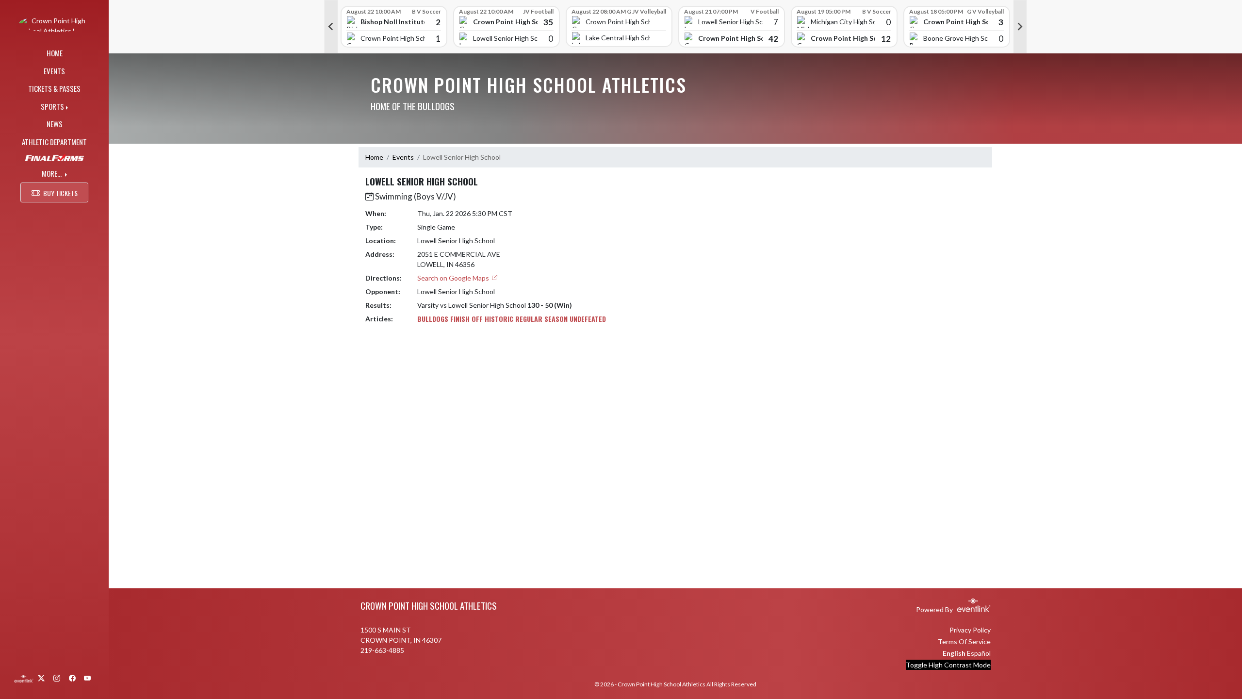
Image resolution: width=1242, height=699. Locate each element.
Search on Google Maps (453, 278)
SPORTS (52, 106)
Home (374, 157)
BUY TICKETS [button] (60, 193)
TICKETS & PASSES (54, 88)
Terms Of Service (964, 641)
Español (979, 653)
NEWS (55, 123)
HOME (55, 53)
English (954, 653)
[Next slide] (1020, 26)
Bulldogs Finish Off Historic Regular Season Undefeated (511, 319)
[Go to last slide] (331, 26)
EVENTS (54, 71)
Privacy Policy (970, 630)
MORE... (52, 173)
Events (403, 157)
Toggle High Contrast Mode (948, 665)
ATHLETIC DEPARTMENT (54, 141)
